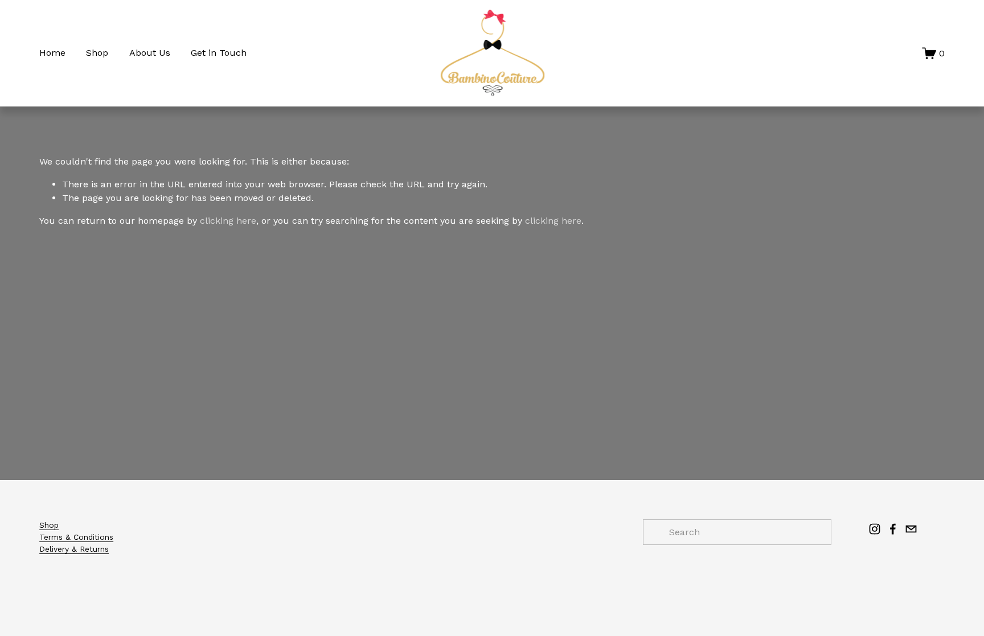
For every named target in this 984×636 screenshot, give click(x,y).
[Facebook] (893, 529)
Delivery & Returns (74, 548)
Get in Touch (219, 52)
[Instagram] (874, 529)
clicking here (228, 220)
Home (52, 52)
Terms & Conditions (76, 536)
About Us (149, 52)
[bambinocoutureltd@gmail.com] (911, 529)
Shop (97, 52)
